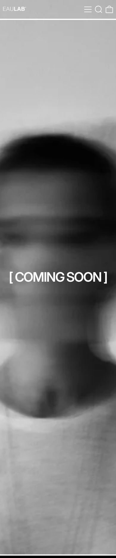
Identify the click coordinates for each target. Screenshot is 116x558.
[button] (99, 9)
